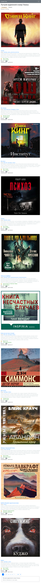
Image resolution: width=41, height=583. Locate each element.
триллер (5, 52)
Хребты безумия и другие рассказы (10, 503)
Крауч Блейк (5, 455)
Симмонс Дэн (6, 398)
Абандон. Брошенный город (8, 448)
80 (18, 574)
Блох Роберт (5, 226)
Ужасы (17, 109)
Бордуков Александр (7, 512)
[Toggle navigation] (38, 1)
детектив (13, 52)
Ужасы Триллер (7, 449)
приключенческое (14, 277)
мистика (17, 52)
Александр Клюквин (7, 342)
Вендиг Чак (5, 341)
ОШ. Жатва (3, 108)
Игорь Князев (6, 59)
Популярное (4, 7)
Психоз (2, 218)
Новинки (10, 7)
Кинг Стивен (5, 58)
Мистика (5, 162)
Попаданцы (13, 109)
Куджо (2, 560)
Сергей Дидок (6, 117)
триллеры (6, 561)
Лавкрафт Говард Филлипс (8, 510)
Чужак (2, 50)
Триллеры (10, 162)
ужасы (9, 52)
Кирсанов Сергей (6, 456)
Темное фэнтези (7, 109)
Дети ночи (3, 390)
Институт (3, 161)
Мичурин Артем (6, 115)
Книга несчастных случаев (7, 333)
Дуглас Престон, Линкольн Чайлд (10, 283)
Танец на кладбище (6, 276)
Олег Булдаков (6, 227)
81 (20, 574)
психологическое (22, 277)
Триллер (5, 219)
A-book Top (4, 1)
